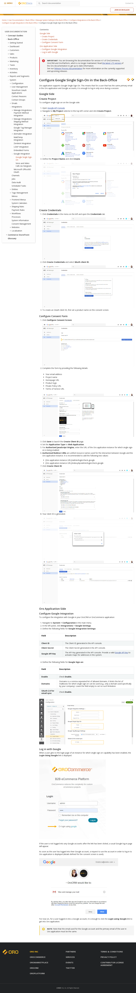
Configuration (17, 83)
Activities (13, 72)
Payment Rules (18, 210)
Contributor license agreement (112, 963)
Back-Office (30, 20)
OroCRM (34, 968)
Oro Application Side (48, 46)
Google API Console (56, 108)
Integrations (17, 106)
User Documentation (16, 20)
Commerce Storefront (18, 234)
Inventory (14, 68)
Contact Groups (18, 100)
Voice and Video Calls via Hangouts (23, 164)
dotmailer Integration (23, 134)
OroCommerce (37, 957)
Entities (15, 189)
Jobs (13, 179)
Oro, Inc (63, 988)
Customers (14, 50)
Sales (12, 54)
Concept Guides (15, 35)
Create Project (48, 36)
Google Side (45, 33)
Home (4, 20)
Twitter (70, 968)
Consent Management (21, 224)
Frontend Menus (19, 199)
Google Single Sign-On (24, 158)
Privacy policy (109, 957)
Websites (16, 227)
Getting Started (16, 42)
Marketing (14, 61)
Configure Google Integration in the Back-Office (20, 23)
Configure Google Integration (54, 49)
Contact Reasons (19, 96)
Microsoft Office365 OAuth (22, 170)
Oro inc (34, 951)
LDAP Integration (21, 147)
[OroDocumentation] (29, 3)
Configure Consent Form (52, 42)
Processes (16, 217)
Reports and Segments (19, 76)
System (13, 80)
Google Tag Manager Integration (23, 129)
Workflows (16, 213)
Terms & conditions (112, 951)
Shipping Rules (18, 206)
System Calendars (19, 203)
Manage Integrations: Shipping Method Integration (23, 121)
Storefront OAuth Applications (19, 91)
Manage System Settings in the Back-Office (52, 20)
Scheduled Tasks (19, 186)
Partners (71, 951)
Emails (14, 103)
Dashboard (14, 46)
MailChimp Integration (18, 138)
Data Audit (16, 182)
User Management (20, 87)
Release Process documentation (68, 68)
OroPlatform (37, 973)
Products (13, 57)
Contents (44, 29)
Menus (15, 196)
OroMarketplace (39, 962)
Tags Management (20, 192)
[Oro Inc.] (22, 3)
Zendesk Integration (22, 143)
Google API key (121, 652)
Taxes (12, 65)
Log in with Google (50, 52)
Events (69, 962)
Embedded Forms (21, 150)
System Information (20, 220)
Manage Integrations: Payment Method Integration (23, 113)
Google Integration (22, 153)
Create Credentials (50, 39)
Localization (17, 230)
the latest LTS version (112, 63)
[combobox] (58, 3)
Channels (16, 175)
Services (70, 957)
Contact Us (129, 3)
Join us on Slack (121, 10)
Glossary (12, 238)
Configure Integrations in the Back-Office (84, 20)
